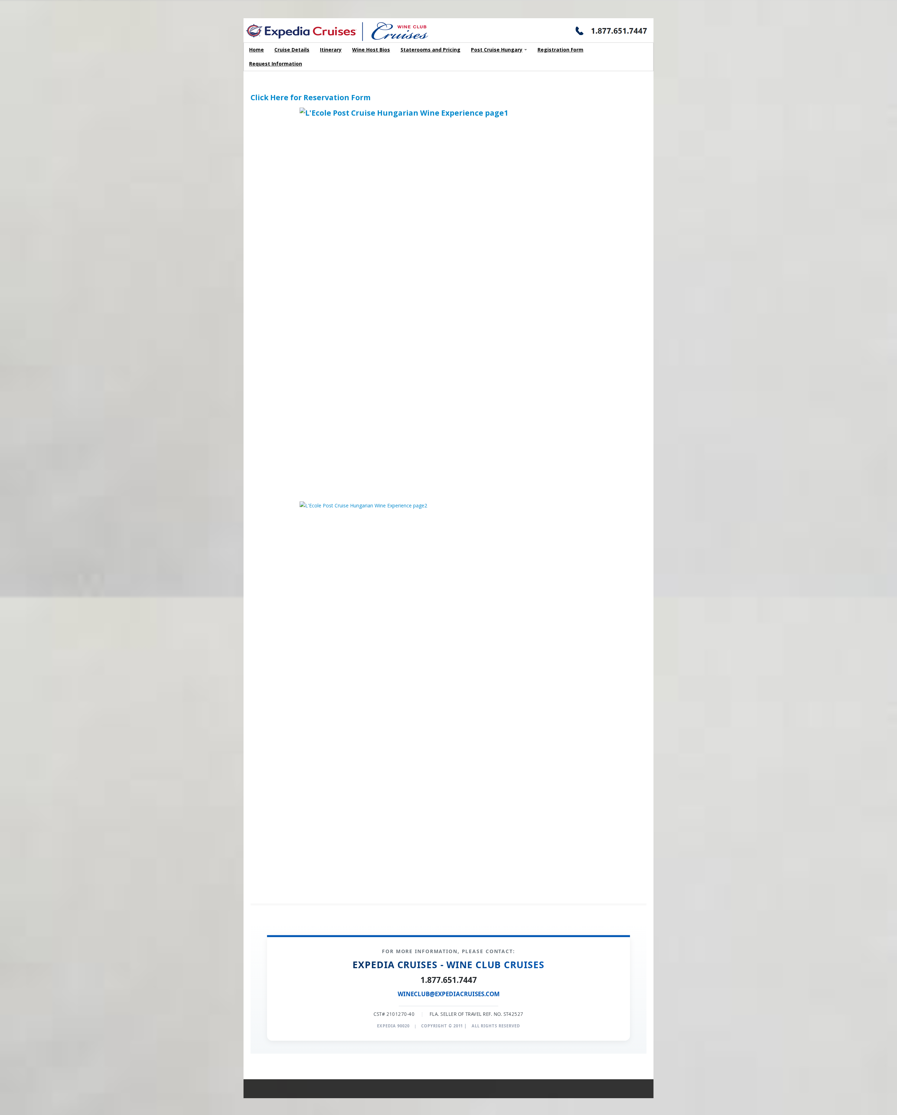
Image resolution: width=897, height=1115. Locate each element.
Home (256, 49)
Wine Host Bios (371, 49)
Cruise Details (291, 49)
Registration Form (560, 49)
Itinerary (331, 49)
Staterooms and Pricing (430, 49)
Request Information (275, 63)
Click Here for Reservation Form (311, 97)
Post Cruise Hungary (496, 49)
